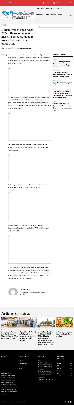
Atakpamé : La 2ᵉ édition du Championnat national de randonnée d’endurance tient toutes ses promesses (62, 94)
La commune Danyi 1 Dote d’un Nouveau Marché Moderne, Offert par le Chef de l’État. (9, 335)
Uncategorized (56, 70)
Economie (4, 329)
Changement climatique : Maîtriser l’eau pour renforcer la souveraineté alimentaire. (63, 74)
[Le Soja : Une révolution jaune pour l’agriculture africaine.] (64, 322)
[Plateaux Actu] (13, 292)
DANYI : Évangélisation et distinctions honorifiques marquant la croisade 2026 (61, 64)
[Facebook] (43, 3)
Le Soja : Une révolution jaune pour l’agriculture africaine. (64, 334)
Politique (5, 25)
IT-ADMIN (22, 401)
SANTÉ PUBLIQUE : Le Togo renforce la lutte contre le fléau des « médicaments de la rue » (63, 107)
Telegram (59, 2)
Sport (54, 89)
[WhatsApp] (65, 3)
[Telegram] (54, 3)
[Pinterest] (3, 71)
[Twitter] (3, 66)
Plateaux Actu (25, 48)
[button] (70, 15)
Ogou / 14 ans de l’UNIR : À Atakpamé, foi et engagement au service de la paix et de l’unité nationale (28, 336)
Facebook (48, 2)
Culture (55, 59)
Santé (54, 101)
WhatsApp (70, 2)
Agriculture (59, 329)
